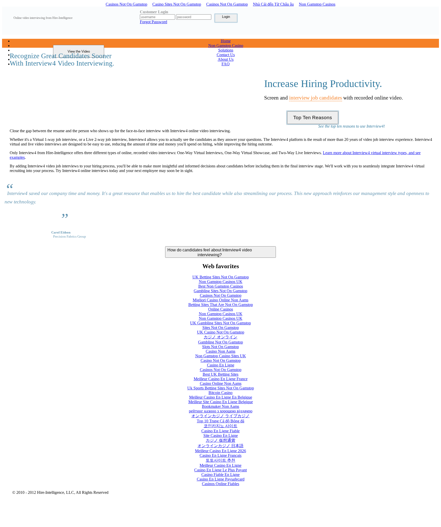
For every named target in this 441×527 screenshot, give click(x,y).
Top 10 (366, 512)
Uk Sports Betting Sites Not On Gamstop (220, 388)
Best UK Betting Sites (220, 374)
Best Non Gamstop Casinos (220, 286)
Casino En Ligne (220, 365)
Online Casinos (220, 309)
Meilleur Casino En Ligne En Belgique (220, 397)
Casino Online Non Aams (220, 383)
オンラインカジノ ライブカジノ (220, 416)
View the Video (79, 51)
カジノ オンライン (220, 337)
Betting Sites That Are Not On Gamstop (220, 304)
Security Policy (54, 501)
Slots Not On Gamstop (220, 347)
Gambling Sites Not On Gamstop (220, 291)
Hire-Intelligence (373, 521)
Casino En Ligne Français (220, 455)
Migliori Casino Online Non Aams (220, 300)
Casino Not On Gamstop (221, 360)
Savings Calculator (374, 517)
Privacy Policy (24, 501)
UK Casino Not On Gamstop (220, 332)
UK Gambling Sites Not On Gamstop (220, 323)
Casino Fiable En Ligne (220, 474)
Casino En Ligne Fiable (220, 431)
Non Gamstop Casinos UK (220, 281)
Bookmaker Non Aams (220, 406)
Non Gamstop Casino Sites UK (220, 356)
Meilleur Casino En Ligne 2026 (220, 451)
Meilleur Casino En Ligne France (221, 379)
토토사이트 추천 (220, 460)
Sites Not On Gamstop (220, 327)
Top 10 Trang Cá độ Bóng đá (220, 421)
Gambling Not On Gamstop (220, 342)
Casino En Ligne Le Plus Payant (220, 470)
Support (366, 525)
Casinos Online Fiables (220, 484)
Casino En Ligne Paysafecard (220, 479)
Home (365, 492)
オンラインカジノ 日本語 (220, 446)
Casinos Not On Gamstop (126, 4)
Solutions (367, 496)
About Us (367, 500)
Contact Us (368, 504)
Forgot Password (153, 22)
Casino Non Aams (220, 351)
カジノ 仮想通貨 (220, 440)
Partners (390, 521)
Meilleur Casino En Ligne (220, 465)
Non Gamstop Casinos (317, 4)
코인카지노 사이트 (220, 426)
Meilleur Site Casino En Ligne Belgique (220, 402)
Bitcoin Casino (220, 392)
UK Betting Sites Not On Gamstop (220, 277)
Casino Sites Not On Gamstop (176, 4)
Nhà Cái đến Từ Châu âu (273, 4)
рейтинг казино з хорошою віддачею (220, 411)
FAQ (364, 508)
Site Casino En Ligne (220, 435)
